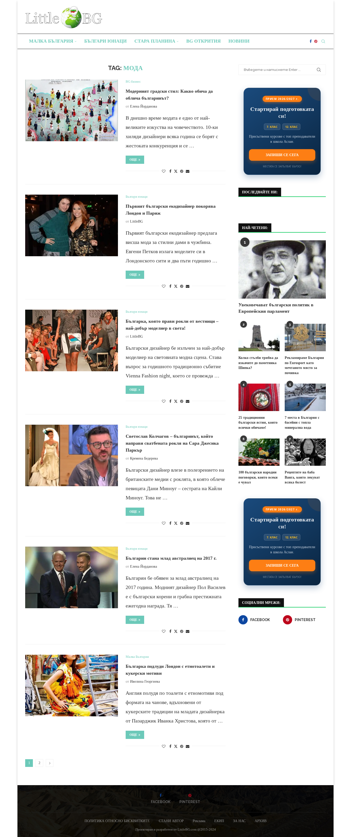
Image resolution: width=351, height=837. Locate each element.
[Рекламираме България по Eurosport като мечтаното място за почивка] (305, 337)
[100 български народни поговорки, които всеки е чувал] (259, 452)
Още (133, 159)
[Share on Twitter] (176, 171)
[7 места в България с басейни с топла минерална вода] (305, 397)
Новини (239, 41)
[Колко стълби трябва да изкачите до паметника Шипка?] (259, 337)
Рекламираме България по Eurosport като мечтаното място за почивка (304, 365)
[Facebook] (311, 41)
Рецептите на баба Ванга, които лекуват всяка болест (302, 477)
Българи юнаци (105, 41)
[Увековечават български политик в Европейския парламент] (282, 269)
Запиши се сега (282, 155)
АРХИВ (260, 821)
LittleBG (136, 221)
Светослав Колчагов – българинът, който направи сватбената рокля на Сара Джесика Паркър (172, 443)
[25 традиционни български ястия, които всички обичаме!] (259, 397)
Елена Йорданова (143, 106)
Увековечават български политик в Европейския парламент (275, 308)
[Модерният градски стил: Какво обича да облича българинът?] (71, 110)
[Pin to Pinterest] (181, 171)
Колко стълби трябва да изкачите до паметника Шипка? (258, 363)
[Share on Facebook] (170, 171)
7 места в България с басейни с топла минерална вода (302, 423)
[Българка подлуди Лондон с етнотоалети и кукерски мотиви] (71, 685)
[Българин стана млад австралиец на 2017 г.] (71, 577)
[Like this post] (163, 171)
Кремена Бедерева (144, 458)
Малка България (51, 41)
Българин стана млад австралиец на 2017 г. (171, 558)
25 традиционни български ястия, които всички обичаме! (258, 423)
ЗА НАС (239, 821)
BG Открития (203, 41)
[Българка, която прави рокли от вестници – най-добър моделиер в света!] (71, 340)
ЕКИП (219, 821)
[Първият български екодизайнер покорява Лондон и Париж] (71, 225)
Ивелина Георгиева (145, 681)
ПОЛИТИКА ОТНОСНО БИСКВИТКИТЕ (117, 821)
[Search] (323, 41)
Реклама (199, 821)
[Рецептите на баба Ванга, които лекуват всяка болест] (305, 452)
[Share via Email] (187, 171)
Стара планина (154, 41)
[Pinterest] (315, 41)
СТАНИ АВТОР (171, 821)
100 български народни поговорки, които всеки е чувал (258, 477)
